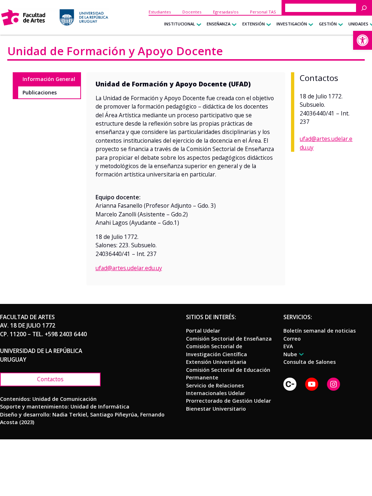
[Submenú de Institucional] (197, 24)
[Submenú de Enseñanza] (232, 24)
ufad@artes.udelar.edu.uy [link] (129, 268)
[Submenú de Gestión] (339, 24)
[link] (362, 40)
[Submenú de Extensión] (267, 24)
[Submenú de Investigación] (309, 24)
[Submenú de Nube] (300, 354)
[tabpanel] (186, 179)
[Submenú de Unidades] (370, 24)
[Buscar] (366, 8)
